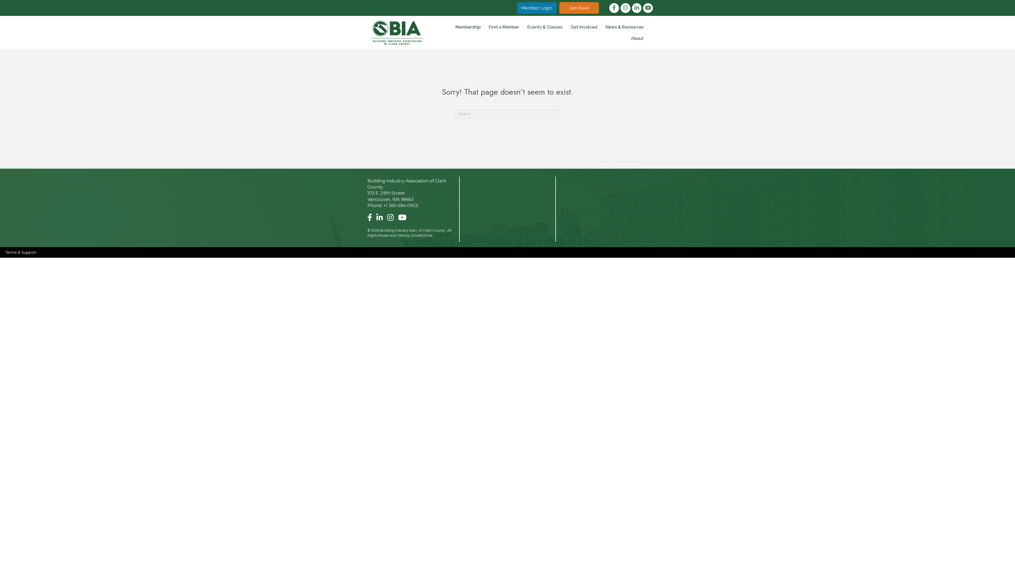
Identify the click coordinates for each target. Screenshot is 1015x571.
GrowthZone (421, 235)
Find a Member (504, 27)
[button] (537, 8)
